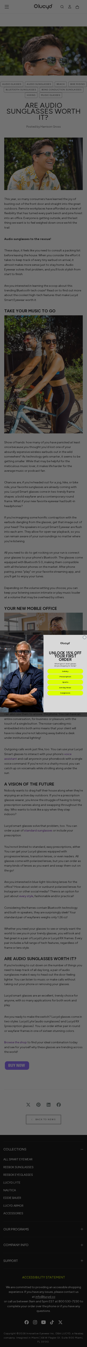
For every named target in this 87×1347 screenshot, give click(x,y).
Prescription (65, 677)
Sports (65, 682)
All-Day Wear (65, 687)
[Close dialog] (84, 637)
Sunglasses (65, 693)
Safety (65, 671)
